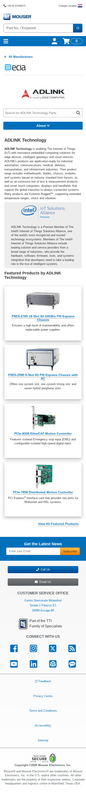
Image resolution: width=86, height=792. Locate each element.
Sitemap (43, 740)
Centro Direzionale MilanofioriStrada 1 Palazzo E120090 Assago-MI (43, 605)
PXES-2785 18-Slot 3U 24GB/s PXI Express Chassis (43, 317)
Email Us (44, 582)
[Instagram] (33, 648)
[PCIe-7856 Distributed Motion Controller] (43, 476)
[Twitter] (53, 648)
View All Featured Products (58, 524)
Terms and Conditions (43, 710)
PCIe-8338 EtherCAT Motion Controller (43, 433)
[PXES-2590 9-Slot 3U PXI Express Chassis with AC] (43, 359)
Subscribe (70, 551)
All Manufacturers (21, 56)
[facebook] (14, 648)
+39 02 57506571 (16, 5)
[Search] (77, 28)
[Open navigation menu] (6, 41)
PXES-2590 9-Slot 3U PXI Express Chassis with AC (43, 376)
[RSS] (72, 648)
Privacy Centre (43, 696)
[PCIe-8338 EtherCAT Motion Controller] (43, 418)
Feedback (45, 681)
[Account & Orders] (54, 41)
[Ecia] (14, 67)
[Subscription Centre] (53, 664)
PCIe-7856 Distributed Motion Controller (43, 492)
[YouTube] (14, 664)
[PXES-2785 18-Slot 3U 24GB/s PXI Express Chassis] (43, 301)
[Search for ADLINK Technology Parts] (78, 112)
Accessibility (43, 725)
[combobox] (38, 28)
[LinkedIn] (33, 664)
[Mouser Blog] (72, 664)
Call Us (44, 569)
